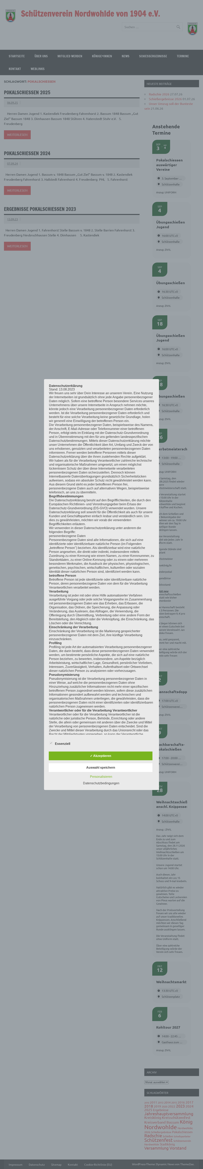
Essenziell (62, 743)
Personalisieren (101, 776)
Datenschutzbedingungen (101, 783)
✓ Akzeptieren (100, 756)
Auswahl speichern (100, 767)
